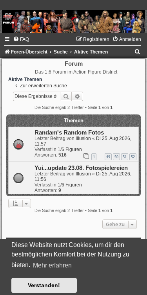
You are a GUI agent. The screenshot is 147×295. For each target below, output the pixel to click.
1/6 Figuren (70, 149)
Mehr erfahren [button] (52, 265)
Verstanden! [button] (44, 285)
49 (108, 156)
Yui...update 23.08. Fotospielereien (81, 168)
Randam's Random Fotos (69, 132)
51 (125, 156)
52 (133, 156)
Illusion (83, 138)
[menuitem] (21, 39)
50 (116, 156)
